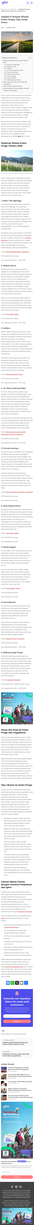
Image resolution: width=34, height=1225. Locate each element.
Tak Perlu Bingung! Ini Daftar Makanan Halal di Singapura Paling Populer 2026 (18, 1068)
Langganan (17, 1021)
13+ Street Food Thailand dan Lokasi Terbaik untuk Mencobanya (20, 1096)
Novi (2, 27)
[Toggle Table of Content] (29, 57)
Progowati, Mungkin (13, 680)
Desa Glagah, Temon (13, 588)
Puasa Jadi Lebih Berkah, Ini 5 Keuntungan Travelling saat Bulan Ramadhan (20, 1075)
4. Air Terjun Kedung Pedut (14, 70)
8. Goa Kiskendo (11, 78)
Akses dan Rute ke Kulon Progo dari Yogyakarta (15, 83)
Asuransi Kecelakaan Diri (14, 967)
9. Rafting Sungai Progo (13, 80)
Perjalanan (12, 9)
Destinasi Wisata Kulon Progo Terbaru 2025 (15, 61)
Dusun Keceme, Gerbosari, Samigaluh (19, 492)
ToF (3, 1031)
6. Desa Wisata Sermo (13, 74)
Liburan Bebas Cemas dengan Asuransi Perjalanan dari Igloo (16, 89)
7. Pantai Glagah (11, 76)
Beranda (4, 9)
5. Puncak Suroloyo (12, 72)
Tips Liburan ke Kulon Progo (12, 86)
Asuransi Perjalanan (25, 911)
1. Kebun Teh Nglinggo (13, 64)
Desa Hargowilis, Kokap (14, 374)
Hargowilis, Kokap (12, 314)
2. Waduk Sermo (11, 66)
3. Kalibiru (9, 68)
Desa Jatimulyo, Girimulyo (15, 639)
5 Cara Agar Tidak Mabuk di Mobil (20, 1081)
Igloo (3, 918)
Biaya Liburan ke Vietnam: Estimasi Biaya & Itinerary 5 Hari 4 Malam (20, 1089)
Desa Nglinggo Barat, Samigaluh (17, 252)
